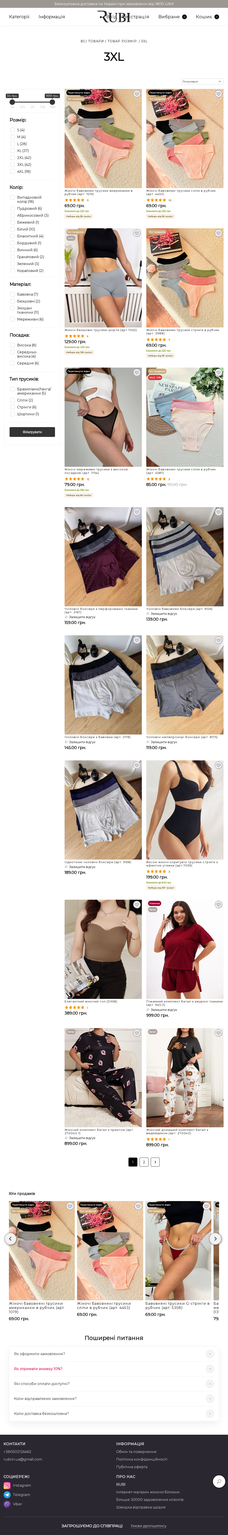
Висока (27, 345)
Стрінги (27, 407)
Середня (28, 363)
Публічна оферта (131, 1467)
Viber (17, 1504)
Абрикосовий (33, 215)
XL (23, 151)
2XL (24, 158)
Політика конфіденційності (141, 1459)
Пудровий (29, 208)
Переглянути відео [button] (79, 92)
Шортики (28, 414)
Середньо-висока (27, 354)
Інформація (52, 16)
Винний (27, 250)
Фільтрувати (32, 432)
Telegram (21, 1495)
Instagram (22, 1485)
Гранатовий (30, 257)
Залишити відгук (82, 617)
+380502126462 (17, 1452)
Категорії (19, 16)
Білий (26, 229)
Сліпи (25, 400)
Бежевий (28, 222)
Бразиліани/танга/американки (34, 391)
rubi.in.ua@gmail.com (23, 1459)
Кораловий (30, 271)
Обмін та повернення (136, 1452)
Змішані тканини (28, 310)
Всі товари (92, 41)
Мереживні (30, 319)
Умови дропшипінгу (148, 1526)
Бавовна (27, 294)
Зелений (28, 264)
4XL (24, 171)
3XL (24, 165)
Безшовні (28, 301)
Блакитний (30, 236)
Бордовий (29, 243)
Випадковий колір (29, 199)
